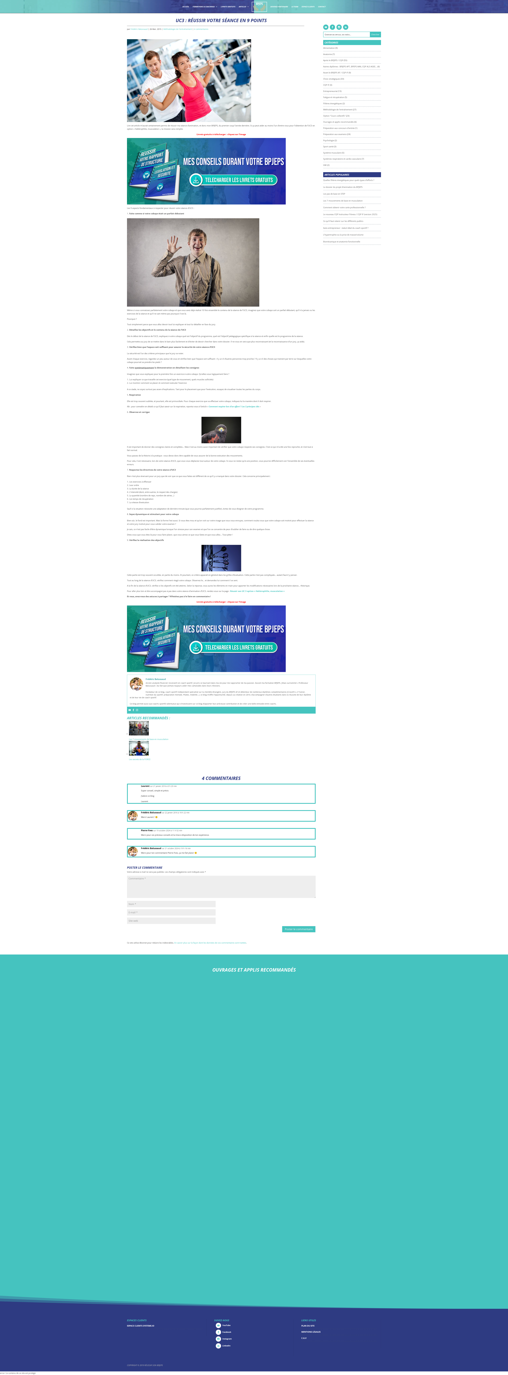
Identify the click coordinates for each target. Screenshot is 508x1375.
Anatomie (327, 54)
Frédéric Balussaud (139, 29)
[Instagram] (137, 710)
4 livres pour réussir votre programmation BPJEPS (254, 1077)
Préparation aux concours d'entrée (339, 128)
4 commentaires (201, 29)
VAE (325, 165)
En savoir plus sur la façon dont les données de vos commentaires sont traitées (210, 942)
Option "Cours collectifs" (334, 115)
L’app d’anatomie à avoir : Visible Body (254, 1287)
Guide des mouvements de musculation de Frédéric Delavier (254, 1182)
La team (294, 7)
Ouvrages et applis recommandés (338, 122)
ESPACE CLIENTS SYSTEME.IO (140, 1325)
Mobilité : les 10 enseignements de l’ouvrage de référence (254, 1234)
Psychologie (328, 140)
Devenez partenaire (279, 7)
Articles (242, 7)
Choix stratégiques (331, 78)
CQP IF (326, 85)
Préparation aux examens (334, 134)
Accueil (185, 7)
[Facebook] (133, 710)
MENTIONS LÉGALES (311, 1331)
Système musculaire (332, 152)
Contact (322, 7)
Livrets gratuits (228, 7)
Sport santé (328, 146)
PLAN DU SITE (307, 1325)
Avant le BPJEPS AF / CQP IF (335, 72)
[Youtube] (129, 710)
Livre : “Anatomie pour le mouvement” (254, 1024)
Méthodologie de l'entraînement (177, 29)
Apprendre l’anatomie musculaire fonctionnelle (254, 1129)
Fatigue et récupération (333, 97)
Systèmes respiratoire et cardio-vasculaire (342, 158)
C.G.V (304, 1338)
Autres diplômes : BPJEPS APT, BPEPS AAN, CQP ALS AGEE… (350, 66)
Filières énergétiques (332, 103)
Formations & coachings (204, 7)
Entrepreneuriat (330, 91)
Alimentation (329, 48)
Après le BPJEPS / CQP (333, 60)
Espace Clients (308, 7)
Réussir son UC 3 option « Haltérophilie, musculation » (257, 591)
